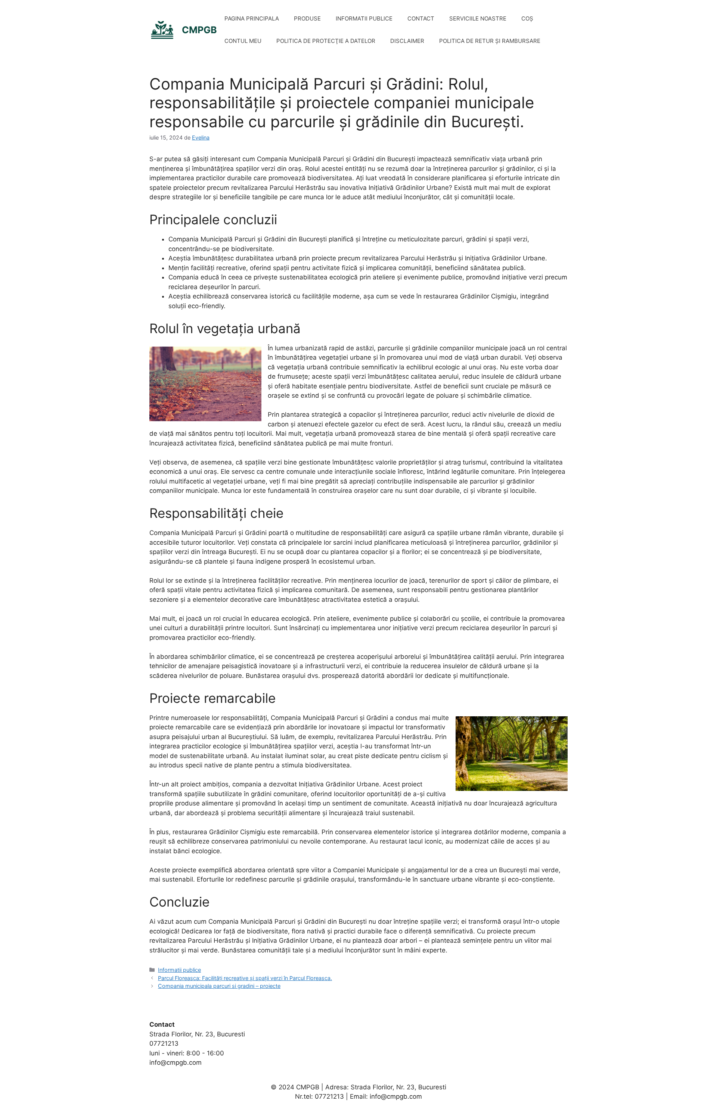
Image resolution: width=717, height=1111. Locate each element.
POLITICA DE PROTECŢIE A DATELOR (325, 40)
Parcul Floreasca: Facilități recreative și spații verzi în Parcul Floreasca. (245, 978)
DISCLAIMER (407, 40)
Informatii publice (179, 970)
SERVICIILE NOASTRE (477, 18)
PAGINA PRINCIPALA (251, 18)
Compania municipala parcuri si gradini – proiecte (219, 986)
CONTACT (420, 18)
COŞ (527, 18)
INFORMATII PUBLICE (364, 18)
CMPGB (199, 29)
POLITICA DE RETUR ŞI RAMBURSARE (489, 40)
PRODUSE (307, 18)
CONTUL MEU (242, 40)
